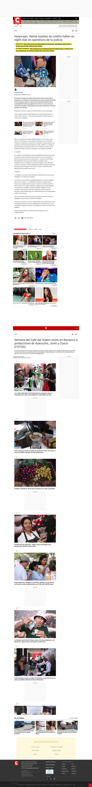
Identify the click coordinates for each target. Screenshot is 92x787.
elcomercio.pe (21, 784)
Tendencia (54, 18)
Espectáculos (48, 18)
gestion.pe (38, 784)
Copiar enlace (29, 217)
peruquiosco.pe (67, 784)
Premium (73, 773)
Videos (59, 18)
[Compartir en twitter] (76, 31)
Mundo (31, 18)
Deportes (36, 18)
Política (24, 18)
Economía (41, 18)
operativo (36, 229)
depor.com (44, 784)
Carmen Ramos (18, 92)
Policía (40, 229)
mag (74, 784)
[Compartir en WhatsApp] (22, 218)
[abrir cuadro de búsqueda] (76, 18)
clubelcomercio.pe (30, 784)
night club (31, 229)
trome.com (51, 784)
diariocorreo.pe (59, 784)
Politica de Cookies (50, 767)
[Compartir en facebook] (73, 31)
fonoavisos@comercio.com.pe (32, 768)
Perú (28, 18)
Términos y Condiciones (51, 761)
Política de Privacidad (50, 764)
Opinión (73, 768)
